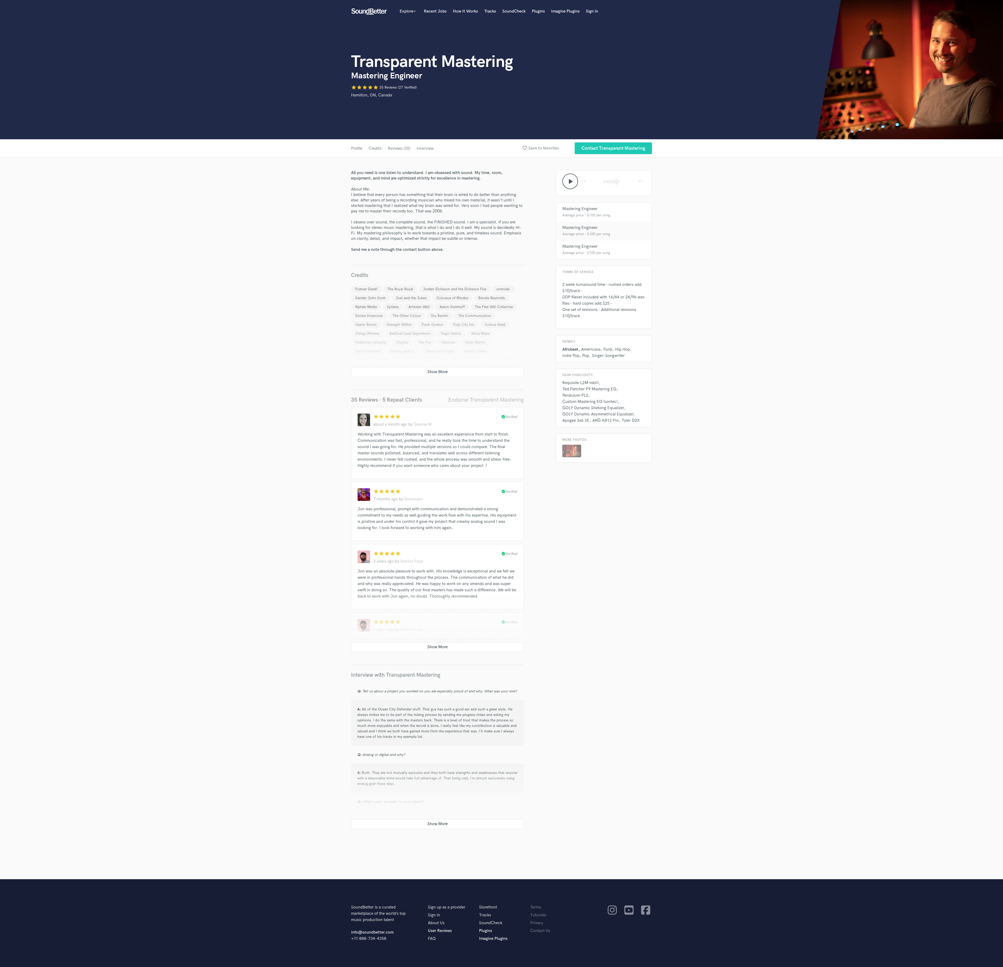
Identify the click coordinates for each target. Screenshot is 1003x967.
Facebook (404, 360)
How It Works (465, 11)
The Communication (474, 316)
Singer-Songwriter (608, 355)
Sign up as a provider (446, 907)
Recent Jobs (435, 11)
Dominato (413, 499)
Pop (585, 355)
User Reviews (440, 930)
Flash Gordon (432, 324)
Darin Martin (475, 342)
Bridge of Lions (501, 360)
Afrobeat (570, 349)
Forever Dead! (366, 289)
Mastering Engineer (580, 208)
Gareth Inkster (433, 360)
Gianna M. (423, 424)
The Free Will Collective (494, 307)
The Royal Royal (400, 289)
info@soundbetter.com (372, 932)
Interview (425, 148)
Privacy (536, 922)
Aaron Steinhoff (452, 307)
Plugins (538, 11)
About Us (436, 922)
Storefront (488, 907)
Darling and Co (403, 351)
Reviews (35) (399, 148)
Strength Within (399, 324)
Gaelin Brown (366, 324)
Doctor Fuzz (411, 561)
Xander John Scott (370, 298)
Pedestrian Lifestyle (370, 342)
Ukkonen (448, 342)
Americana (590, 349)
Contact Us (540, 930)
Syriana (393, 307)
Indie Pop (570, 355)
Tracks (490, 11)
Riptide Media (366, 307)
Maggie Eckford (466, 360)
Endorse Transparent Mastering (486, 400)
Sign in (592, 11)
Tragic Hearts (450, 333)
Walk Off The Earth (370, 360)
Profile (356, 148)
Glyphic (402, 342)
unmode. (503, 289)
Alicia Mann (480, 333)
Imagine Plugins (565, 11)
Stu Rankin (439, 316)
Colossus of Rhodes (452, 298)
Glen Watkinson (368, 351)
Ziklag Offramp (367, 333)
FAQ (432, 938)
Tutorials (538, 915)
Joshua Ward (494, 324)
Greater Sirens (475, 351)
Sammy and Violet (439, 351)
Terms (535, 907)
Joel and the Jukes (411, 298)
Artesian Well (419, 307)
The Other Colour (407, 316)
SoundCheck (514, 11)
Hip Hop (622, 349)
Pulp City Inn (463, 324)
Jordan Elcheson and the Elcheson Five (454, 289)
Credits (375, 148)
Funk (607, 349)
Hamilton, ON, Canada (371, 95)
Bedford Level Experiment (409, 333)
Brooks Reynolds (491, 298)
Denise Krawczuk (369, 316)
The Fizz (424, 342)
